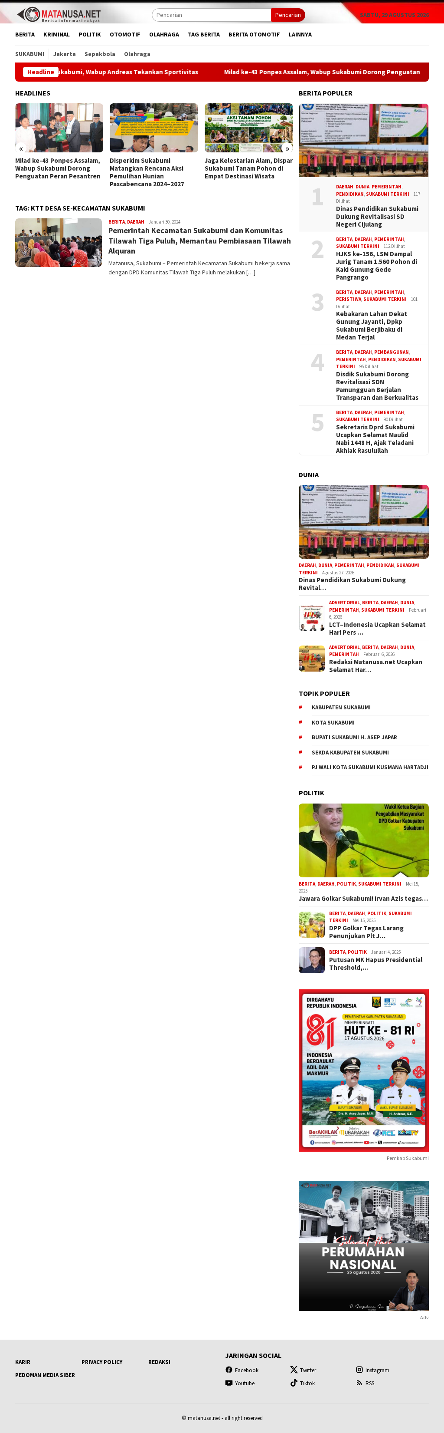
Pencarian (288, 15)
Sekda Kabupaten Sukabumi (350, 752)
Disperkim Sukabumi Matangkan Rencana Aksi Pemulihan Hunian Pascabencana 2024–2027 (52, 172)
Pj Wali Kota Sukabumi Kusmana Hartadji (370, 767)
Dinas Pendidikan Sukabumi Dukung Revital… (352, 584)
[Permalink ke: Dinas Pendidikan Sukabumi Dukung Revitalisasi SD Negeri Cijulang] (364, 141)
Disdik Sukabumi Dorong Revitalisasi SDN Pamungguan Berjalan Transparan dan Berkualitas (377, 386)
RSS (370, 1383)
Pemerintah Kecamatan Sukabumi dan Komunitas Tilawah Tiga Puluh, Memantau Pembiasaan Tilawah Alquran (199, 240)
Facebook (246, 1370)
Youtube (245, 1383)
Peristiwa (348, 299)
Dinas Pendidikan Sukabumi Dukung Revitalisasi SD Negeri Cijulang (377, 216)
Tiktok (307, 1383)
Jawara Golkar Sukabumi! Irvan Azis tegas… (363, 899)
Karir (22, 1362)
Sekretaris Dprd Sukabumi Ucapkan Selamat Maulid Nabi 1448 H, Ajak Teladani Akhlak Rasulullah (375, 439)
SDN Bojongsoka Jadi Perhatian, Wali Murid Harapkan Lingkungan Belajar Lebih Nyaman (248, 172)
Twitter (308, 1370)
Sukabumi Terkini (387, 194)
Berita (116, 222)
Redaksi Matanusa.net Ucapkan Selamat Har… (375, 666)
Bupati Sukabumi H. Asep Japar (354, 737)
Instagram (377, 1370)
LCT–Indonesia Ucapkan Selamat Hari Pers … (377, 628)
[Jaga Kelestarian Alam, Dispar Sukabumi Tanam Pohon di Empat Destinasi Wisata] (154, 128)
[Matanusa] (58, 14)
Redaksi (159, 1362)
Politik (346, 884)
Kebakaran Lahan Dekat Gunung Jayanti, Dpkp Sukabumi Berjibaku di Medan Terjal (371, 325)
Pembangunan (391, 352)
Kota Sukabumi (333, 722)
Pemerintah (387, 187)
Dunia (362, 187)
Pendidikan (350, 194)
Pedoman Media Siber (45, 1375)
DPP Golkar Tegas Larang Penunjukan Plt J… (366, 932)
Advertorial (344, 603)
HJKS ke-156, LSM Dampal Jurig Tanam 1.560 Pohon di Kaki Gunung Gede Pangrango (376, 265)
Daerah (135, 222)
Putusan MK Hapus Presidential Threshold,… (375, 964)
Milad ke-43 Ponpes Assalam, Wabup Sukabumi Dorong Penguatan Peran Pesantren (299, 72)
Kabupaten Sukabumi (341, 707)
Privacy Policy (102, 1362)
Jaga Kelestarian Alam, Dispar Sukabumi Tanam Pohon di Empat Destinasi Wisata (154, 168)
